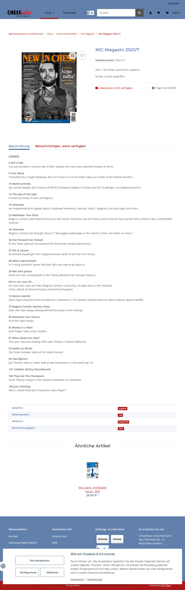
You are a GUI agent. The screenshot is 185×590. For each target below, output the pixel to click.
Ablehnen (52, 572)
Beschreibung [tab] (19, 146)
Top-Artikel (69, 12)
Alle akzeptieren (40, 560)
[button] (150, 12)
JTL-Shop (166, 585)
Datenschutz (94, 579)
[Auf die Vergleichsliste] (73, 56)
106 (120, 415)
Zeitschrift (123, 422)
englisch (122, 408)
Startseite (173, 3)
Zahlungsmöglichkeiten (23, 542)
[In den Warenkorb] (11, 45)
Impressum (77, 579)
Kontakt (13, 536)
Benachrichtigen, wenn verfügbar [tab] (60, 146)
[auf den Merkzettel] (82, 56)
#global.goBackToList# (21, 33)
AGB (54, 542)
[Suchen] (139, 13)
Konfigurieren (28, 572)
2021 (121, 428)
